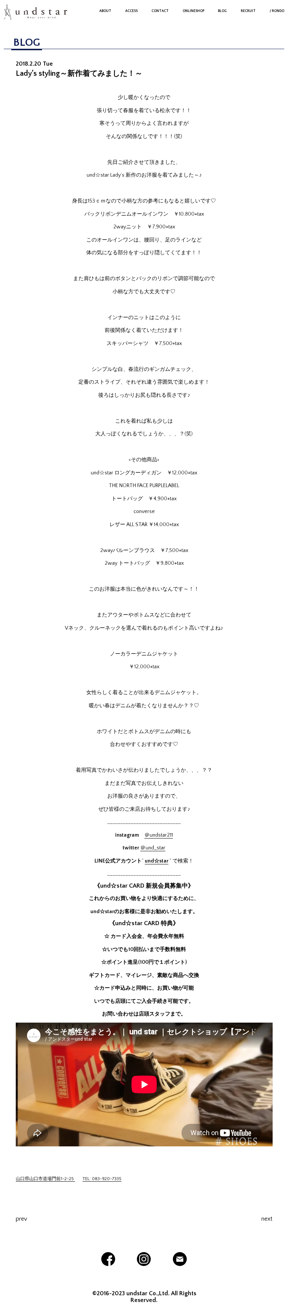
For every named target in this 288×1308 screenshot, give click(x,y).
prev (21, 1218)
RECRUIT (248, 11)
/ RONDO (277, 11)
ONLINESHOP (193, 11)
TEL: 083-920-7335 (102, 1178)
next (266, 1218)
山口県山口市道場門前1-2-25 (45, 1178)
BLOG (222, 11)
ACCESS (131, 11)
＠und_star (152, 848)
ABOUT (105, 11)
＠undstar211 (158, 835)
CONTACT (160, 11)
